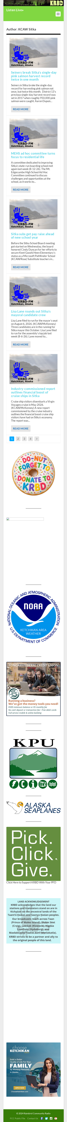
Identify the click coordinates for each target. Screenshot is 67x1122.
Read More (21, 109)
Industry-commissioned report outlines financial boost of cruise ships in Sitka (33, 392)
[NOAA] (33, 617)
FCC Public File (17, 1118)
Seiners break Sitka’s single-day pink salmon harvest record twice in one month (34, 76)
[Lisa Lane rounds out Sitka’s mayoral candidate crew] (33, 292)
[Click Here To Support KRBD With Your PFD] (33, 854)
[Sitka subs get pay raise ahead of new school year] (33, 214)
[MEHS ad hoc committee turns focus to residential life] (33, 134)
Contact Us (32, 1118)
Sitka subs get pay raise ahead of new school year (32, 235)
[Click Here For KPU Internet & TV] (33, 763)
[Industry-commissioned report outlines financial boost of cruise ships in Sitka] (33, 369)
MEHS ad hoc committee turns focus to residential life (33, 155)
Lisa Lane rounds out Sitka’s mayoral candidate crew (31, 313)
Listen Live (14, 10)
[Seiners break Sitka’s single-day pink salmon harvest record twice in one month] (33, 53)
